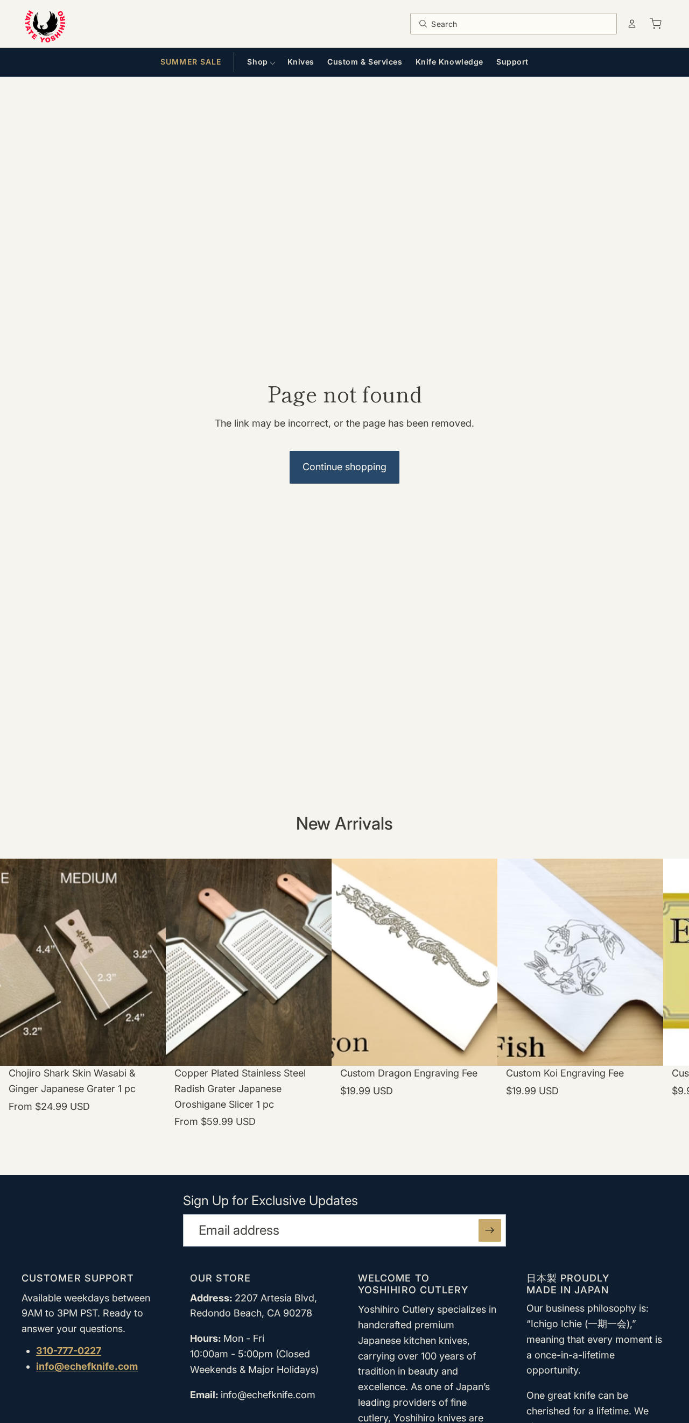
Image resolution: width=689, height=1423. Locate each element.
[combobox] (520, 23)
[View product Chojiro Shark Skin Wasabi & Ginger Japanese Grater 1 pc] (83, 1010)
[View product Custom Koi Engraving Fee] (580, 1010)
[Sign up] (490, 1230)
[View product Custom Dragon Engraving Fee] (414, 1010)
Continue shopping (344, 466)
